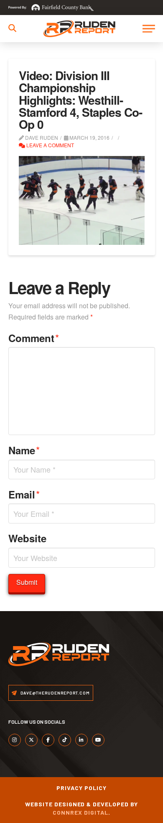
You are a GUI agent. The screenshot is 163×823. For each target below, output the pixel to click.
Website (27, 538)
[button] (12, 28)
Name (24, 450)
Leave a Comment (49, 144)
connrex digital (80, 812)
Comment (33, 337)
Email (24, 494)
